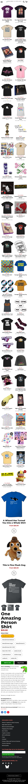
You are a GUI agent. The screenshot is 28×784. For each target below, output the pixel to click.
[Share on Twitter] (5, 712)
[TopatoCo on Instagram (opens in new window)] (9, 764)
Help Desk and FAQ (7, 724)
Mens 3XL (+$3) (6, 651)
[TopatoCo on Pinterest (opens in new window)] (6, 764)
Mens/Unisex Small (7, 636)
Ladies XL (4, 658)
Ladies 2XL (14, 658)
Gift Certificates (6, 735)
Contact (4, 739)
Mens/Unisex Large (7, 643)
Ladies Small (17, 651)
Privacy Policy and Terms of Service (11, 741)
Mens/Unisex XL (20, 643)
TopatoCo (18, 779)
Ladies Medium (6, 654)
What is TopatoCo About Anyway (10, 722)
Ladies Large (17, 654)
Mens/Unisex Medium (8, 640)
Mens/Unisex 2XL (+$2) (8, 647)
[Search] (24, 2)
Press (3, 737)
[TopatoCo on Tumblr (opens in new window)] (11, 764)
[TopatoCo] (14, 1)
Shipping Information (7, 729)
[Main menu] (2, 2)
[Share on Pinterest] (8, 712)
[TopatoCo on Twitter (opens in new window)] (3, 764)
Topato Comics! (6, 733)
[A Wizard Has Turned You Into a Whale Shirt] (14, 504)
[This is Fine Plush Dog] (14, 549)
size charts (3, 708)
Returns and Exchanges (8, 726)
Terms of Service (6, 743)
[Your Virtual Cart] (26, 2)
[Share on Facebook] (2, 712)
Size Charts (5, 731)
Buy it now (21, 663)
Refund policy (5, 745)
